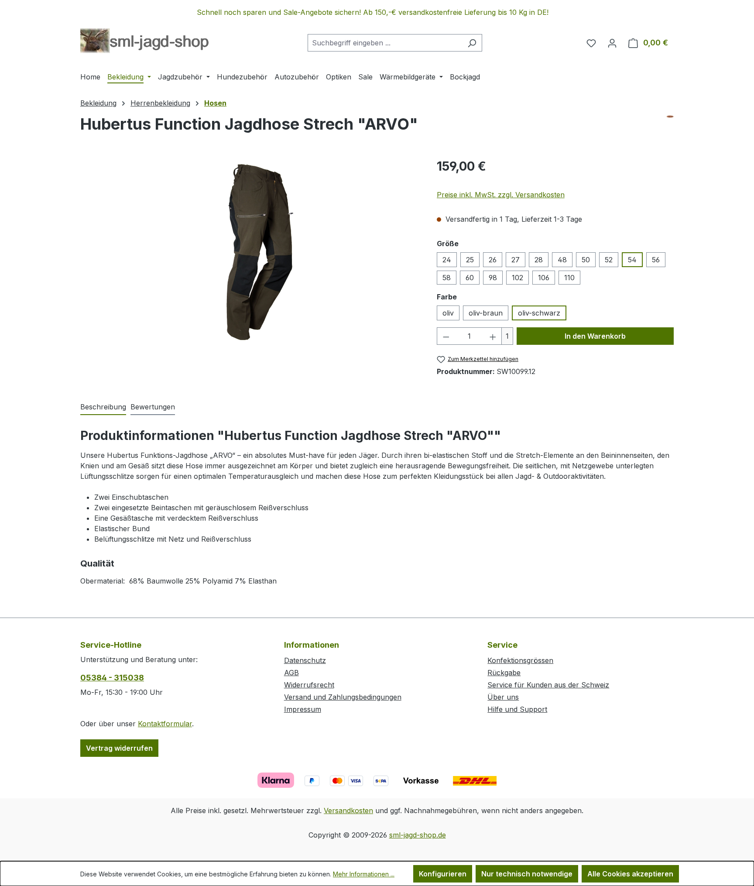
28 (539, 259)
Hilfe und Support (517, 709)
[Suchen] (472, 43)
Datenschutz (305, 660)
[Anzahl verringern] (446, 336)
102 (517, 277)
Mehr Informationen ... (363, 874)
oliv (448, 313)
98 (493, 277)
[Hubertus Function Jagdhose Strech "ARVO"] (249, 251)
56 (656, 259)
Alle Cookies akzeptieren (630, 873)
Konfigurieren (442, 873)
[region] (377, 12)
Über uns (503, 697)
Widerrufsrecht (309, 684)
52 (609, 259)
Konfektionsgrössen (520, 660)
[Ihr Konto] (612, 43)
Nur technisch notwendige (526, 873)
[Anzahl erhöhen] (493, 336)
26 (493, 259)
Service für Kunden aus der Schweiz (548, 684)
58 (446, 277)
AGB (291, 672)
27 (515, 259)
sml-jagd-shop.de (417, 835)
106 (543, 277)
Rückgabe (504, 672)
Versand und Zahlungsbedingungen (342, 697)
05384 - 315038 (112, 677)
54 (632, 259)
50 (586, 259)
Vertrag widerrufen (119, 748)
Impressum (302, 709)
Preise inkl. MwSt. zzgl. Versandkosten (501, 194)
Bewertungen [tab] (152, 406)
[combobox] (385, 43)
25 (470, 259)
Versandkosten (348, 810)
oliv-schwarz (539, 313)
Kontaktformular (165, 723)
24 (446, 259)
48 (562, 259)
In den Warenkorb (595, 336)
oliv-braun (486, 313)
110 (569, 277)
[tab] (103, 407)
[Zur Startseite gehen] (144, 41)
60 (470, 277)
